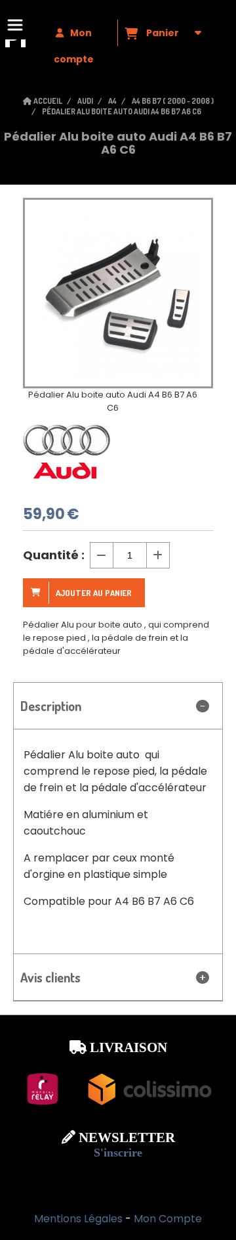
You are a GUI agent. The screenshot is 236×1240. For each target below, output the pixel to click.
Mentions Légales (78, 1218)
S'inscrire (118, 1152)
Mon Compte (168, 1218)
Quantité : (54, 555)
